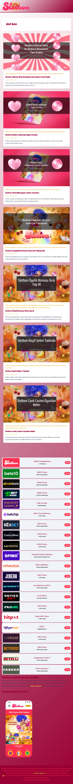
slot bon (18, 73)
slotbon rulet (23, 428)
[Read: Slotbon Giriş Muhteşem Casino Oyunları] (36, 167)
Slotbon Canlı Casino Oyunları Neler (20, 431)
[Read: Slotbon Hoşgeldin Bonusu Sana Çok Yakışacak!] (36, 225)
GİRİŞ (67, 462)
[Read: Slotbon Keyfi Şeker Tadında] (36, 343)
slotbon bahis (8, 131)
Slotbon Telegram (39, 773)
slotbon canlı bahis (37, 131)
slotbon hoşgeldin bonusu (12, 247)
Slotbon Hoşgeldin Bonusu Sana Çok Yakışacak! (25, 251)
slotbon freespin (33, 247)
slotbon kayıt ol (27, 307)
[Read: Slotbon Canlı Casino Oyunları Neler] (36, 404)
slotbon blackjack (40, 425)
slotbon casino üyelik (59, 131)
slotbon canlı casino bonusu (53, 425)
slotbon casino (33, 189)
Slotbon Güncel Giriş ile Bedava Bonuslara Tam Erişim (27, 77)
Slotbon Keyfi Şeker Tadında (17, 371)
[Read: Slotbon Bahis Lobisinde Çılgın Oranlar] (36, 109)
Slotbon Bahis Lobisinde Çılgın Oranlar (21, 135)
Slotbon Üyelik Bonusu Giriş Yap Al (19, 311)
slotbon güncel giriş (10, 73)
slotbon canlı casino (48, 131)
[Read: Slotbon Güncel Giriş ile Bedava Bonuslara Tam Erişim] (36, 51)
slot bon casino (24, 73)
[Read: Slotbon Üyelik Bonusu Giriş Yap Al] (36, 283)
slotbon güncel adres (45, 73)
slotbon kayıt (18, 307)
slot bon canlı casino (22, 131)
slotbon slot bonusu (56, 365)
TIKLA (67, 473)
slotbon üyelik (9, 305)
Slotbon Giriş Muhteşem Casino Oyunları (22, 193)
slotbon (31, 73)
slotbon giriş (36, 73)
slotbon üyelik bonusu (57, 73)
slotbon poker (15, 428)
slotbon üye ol (34, 307)
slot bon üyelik (21, 305)
